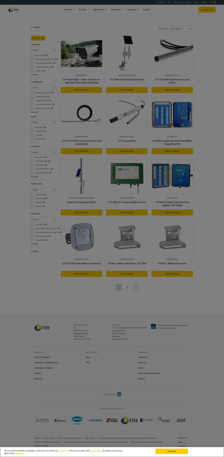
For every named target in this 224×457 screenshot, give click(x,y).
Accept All (171, 451)
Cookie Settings (96, 451)
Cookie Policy (64, 451)
